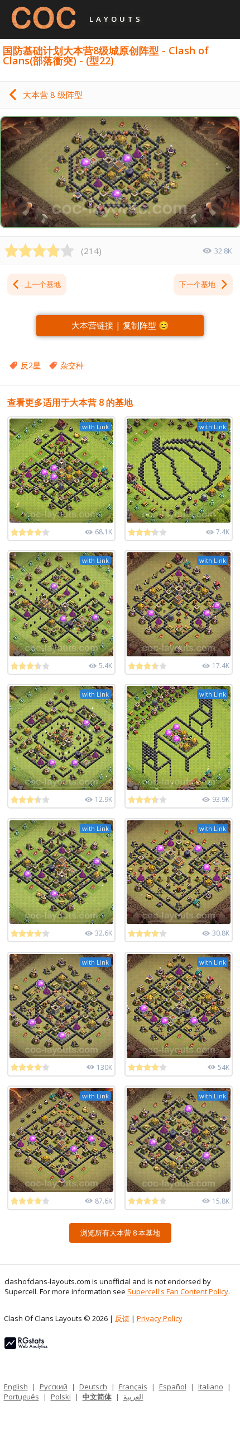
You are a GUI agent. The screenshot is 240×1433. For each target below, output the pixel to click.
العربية (133, 1397)
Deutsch (93, 1387)
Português (21, 1397)
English (16, 1387)
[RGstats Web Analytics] (25, 1346)
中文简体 (97, 1397)
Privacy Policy (160, 1318)
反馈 (122, 1318)
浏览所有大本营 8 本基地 (120, 1233)
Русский (54, 1387)
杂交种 (72, 365)
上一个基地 (43, 284)
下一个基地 (197, 284)
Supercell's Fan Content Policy (177, 1291)
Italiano (210, 1387)
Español (172, 1387)
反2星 (31, 365)
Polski (61, 1397)
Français (133, 1387)
